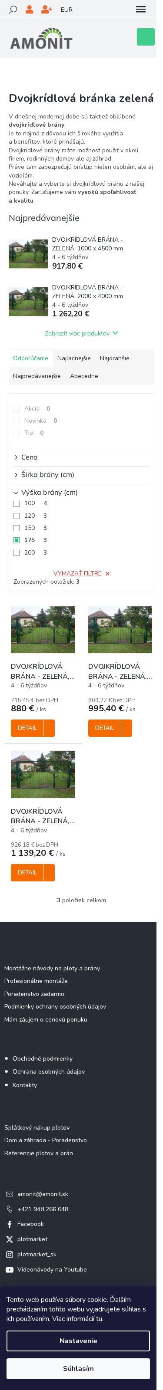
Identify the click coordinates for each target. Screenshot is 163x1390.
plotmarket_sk (37, 1254)
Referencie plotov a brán (38, 1153)
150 (35, 528)
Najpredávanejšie (37, 376)
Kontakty (25, 1085)
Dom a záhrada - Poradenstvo (45, 1140)
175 (35, 540)
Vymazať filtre (77, 573)
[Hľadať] (13, 9)
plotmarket (32, 1239)
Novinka (40, 421)
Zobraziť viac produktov (77, 333)
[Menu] (141, 9)
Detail (27, 728)
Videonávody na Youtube (52, 1269)
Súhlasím (78, 1369)
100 (35, 503)
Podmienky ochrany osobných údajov (55, 1006)
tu (99, 1319)
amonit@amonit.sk (42, 1194)
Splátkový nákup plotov (37, 1128)
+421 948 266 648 (42, 1209)
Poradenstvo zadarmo (34, 994)
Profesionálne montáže (36, 981)
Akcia (37, 408)
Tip (33, 433)
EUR (66, 10)
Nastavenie (78, 1341)
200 (35, 553)
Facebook (30, 1224)
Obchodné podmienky (43, 1059)
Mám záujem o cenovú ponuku (45, 1019)
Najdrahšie (115, 358)
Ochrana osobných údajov (49, 1072)
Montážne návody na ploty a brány (52, 968)
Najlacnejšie (74, 358)
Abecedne (84, 376)
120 (35, 516)
